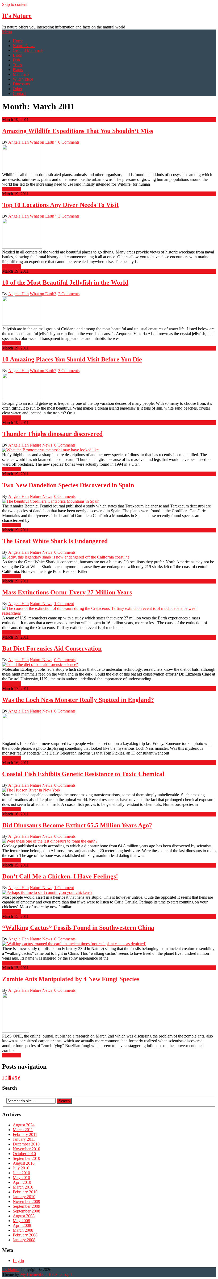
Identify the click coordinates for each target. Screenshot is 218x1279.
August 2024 (24, 1125)
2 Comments (68, 293)
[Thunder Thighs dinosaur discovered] (109, 450)
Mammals (21, 74)
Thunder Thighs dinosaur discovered (52, 433)
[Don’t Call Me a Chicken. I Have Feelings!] (109, 892)
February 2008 (25, 1235)
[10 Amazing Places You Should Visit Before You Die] (109, 387)
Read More (11, 189)
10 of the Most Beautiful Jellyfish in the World (65, 282)
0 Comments (68, 142)
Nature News (24, 45)
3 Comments (68, 216)
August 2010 (24, 1163)
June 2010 (21, 1172)
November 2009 (26, 1201)
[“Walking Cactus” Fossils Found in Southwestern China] (109, 943)
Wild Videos (23, 79)
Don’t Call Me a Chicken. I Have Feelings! (60, 876)
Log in (18, 1260)
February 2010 (25, 1192)
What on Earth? (43, 142)
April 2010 (22, 1182)
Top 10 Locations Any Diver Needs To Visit (60, 204)
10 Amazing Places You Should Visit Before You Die (72, 359)
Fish (16, 60)
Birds (17, 55)
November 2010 (26, 1149)
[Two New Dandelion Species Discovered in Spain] (109, 501)
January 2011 (24, 1139)
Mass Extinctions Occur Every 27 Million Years (67, 592)
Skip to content (14, 4)
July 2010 (21, 1168)
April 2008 (22, 1225)
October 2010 (24, 1153)
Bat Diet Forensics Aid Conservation (52, 648)
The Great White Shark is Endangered (55, 541)
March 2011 (23, 1129)
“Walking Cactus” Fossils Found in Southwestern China (78, 927)
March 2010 (23, 1187)
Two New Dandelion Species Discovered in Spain (68, 485)
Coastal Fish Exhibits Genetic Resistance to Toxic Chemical (83, 773)
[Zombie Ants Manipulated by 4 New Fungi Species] (109, 1013)
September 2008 (26, 1211)
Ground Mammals (28, 50)
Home (18, 41)
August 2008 (24, 1216)
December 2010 (26, 1144)
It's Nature (17, 15)
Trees (17, 65)
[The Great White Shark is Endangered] (109, 557)
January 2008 (24, 1240)
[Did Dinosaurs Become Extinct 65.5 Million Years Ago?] (109, 841)
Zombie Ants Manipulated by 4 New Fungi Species (70, 979)
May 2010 (21, 1177)
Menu (7, 32)
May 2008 (21, 1220)
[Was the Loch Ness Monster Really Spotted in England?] (109, 727)
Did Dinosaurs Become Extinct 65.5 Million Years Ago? (77, 825)
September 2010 (26, 1158)
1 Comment (64, 603)
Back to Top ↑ (61, 1274)
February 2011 (25, 1134)
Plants (18, 69)
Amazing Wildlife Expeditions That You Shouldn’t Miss (77, 130)
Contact (19, 93)
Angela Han (18, 142)
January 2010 (24, 1196)
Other (17, 88)
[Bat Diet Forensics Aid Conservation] (109, 664)
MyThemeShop (33, 1274)
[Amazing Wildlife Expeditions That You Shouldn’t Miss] (109, 158)
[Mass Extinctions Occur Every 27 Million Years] (109, 611)
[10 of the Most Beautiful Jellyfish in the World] (109, 311)
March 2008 (23, 1230)
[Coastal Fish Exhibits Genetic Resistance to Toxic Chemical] (109, 790)
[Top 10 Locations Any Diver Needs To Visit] (109, 234)
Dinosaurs (21, 84)
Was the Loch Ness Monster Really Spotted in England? (78, 699)
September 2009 (26, 1206)
